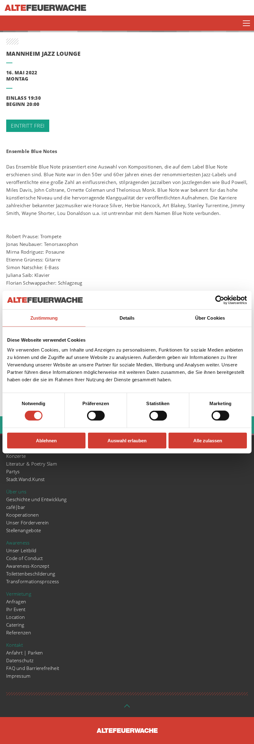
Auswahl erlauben (127, 440)
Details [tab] (127, 318)
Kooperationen (22, 515)
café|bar (15, 507)
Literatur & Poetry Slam (31, 464)
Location (15, 617)
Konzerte (16, 456)
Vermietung (18, 594)
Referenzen (18, 632)
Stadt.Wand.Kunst (25, 479)
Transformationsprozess (32, 581)
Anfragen (16, 601)
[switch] (96, 416)
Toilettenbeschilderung (30, 574)
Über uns (16, 491)
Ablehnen (46, 440)
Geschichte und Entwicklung (36, 499)
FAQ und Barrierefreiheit (32, 668)
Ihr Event (16, 609)
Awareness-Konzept (27, 566)
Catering (15, 625)
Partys (13, 471)
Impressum (18, 676)
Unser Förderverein (27, 522)
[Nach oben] (127, 708)
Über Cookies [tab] (210, 318)
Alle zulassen (207, 440)
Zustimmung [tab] (44, 318)
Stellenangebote (23, 530)
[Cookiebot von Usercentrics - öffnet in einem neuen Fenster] (220, 300)
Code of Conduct (24, 558)
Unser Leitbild (21, 550)
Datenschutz (19, 660)
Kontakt (14, 645)
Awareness (18, 543)
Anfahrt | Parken (24, 653)
